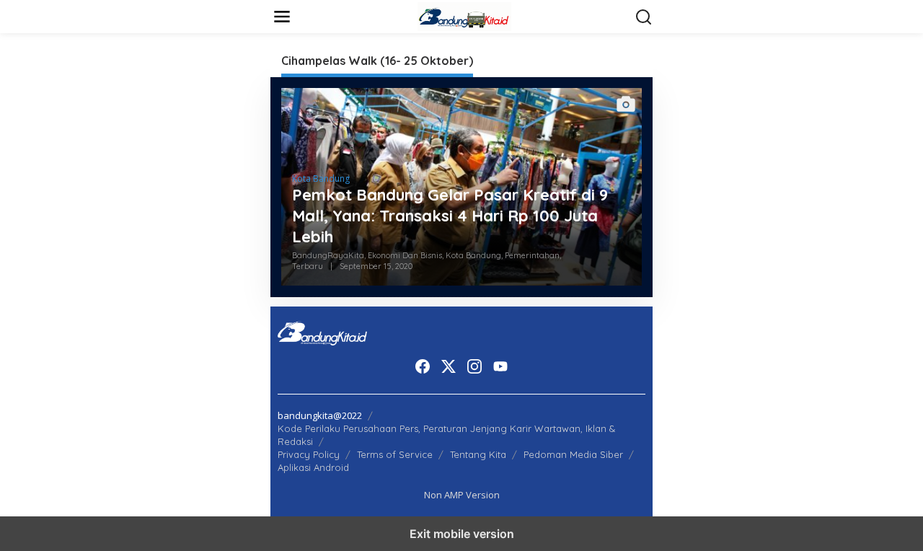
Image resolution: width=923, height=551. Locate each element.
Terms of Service (395, 454)
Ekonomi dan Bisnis (405, 255)
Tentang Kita (478, 454)
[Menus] (281, 16)
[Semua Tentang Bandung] (464, 15)
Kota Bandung (321, 178)
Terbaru (307, 266)
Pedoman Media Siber (573, 454)
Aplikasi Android (313, 467)
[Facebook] (422, 366)
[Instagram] (474, 366)
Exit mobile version (462, 533)
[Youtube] (500, 366)
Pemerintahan (532, 255)
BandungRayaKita (328, 255)
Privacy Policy (309, 454)
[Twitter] (448, 366)
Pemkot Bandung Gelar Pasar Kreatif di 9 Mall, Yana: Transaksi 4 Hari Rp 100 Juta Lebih (450, 215)
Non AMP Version (462, 494)
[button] (644, 17)
